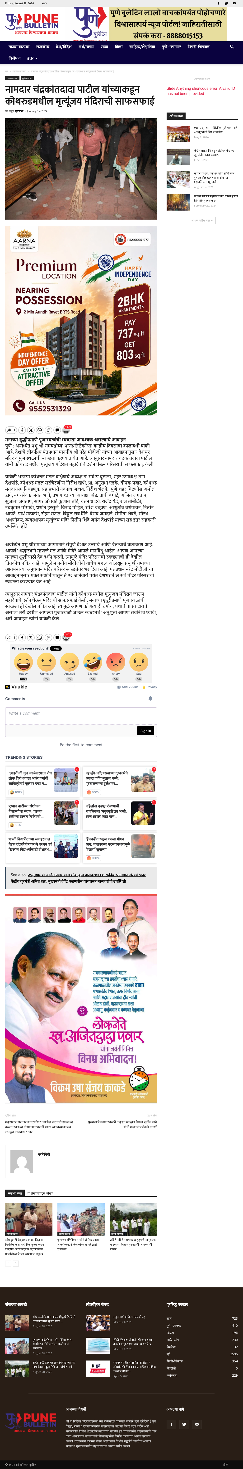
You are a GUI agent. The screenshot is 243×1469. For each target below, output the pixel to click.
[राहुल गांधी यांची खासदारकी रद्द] (98, 1323)
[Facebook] (218, 3)
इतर (30, 58)
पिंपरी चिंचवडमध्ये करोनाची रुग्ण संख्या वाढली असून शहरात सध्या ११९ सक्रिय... (133, 1342)
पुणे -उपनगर (171, 47)
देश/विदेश (64, 47)
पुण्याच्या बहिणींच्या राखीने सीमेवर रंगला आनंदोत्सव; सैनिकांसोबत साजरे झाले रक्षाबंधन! (78, 1244)
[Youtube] (234, 3)
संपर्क (44, 3)
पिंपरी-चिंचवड (199, 47)
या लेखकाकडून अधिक (40, 1193)
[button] (232, 47)
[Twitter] (226, 3)
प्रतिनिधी (19, 111)
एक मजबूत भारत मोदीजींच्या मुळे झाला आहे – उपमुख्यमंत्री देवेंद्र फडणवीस (215, 130)
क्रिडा (119, 47)
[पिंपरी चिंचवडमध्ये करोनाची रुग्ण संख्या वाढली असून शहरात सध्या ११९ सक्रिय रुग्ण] (98, 1346)
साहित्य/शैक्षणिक (142, 47)
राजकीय (42, 47)
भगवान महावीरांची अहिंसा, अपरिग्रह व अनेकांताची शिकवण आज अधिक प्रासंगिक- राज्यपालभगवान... (135, 1367)
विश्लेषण (15, 58)
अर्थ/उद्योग (86, 47)
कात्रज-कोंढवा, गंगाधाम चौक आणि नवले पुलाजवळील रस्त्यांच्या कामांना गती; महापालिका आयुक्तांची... (214, 177)
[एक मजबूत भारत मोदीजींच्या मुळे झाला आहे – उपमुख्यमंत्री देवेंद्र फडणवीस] (178, 134)
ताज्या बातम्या (19, 47)
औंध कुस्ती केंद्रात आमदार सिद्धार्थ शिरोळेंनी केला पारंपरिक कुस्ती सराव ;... (54, 1319)
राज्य (104, 47)
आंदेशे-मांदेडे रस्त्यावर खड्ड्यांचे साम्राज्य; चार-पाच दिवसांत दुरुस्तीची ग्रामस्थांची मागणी (133, 1244)
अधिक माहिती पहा (201, 220)
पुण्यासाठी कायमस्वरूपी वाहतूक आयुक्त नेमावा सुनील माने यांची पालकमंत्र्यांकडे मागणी (122, 1124)
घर (6, 71)
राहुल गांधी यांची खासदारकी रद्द (129, 1317)
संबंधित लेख (15, 1193)
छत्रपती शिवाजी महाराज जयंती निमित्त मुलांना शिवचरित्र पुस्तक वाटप (216, 198)
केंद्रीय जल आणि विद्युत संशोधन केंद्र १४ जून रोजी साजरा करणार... (214, 152)
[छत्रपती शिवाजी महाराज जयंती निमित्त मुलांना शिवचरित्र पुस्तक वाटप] (178, 202)
